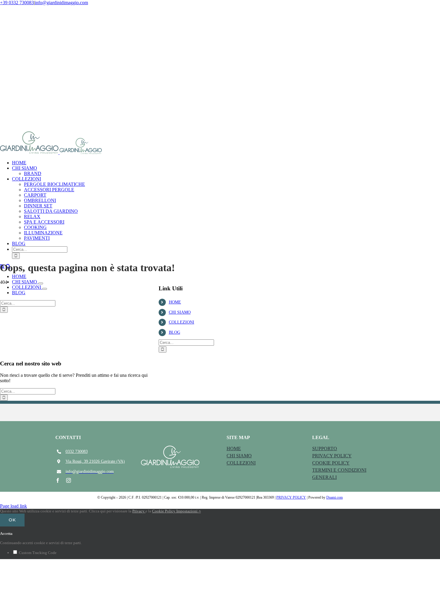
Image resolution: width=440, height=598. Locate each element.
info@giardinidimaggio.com (61, 2)
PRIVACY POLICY (291, 497)
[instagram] (68, 480)
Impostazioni (187, 511)
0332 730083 (77, 451)
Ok (12, 520)
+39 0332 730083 (17, 2)
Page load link (13, 506)
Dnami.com (334, 497)
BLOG (174, 332)
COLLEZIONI (181, 322)
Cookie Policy (164, 511)
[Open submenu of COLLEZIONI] (44, 289)
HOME (175, 302)
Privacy (138, 511)
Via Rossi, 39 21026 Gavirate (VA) (95, 461)
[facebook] (57, 480)
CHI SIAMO (180, 312)
